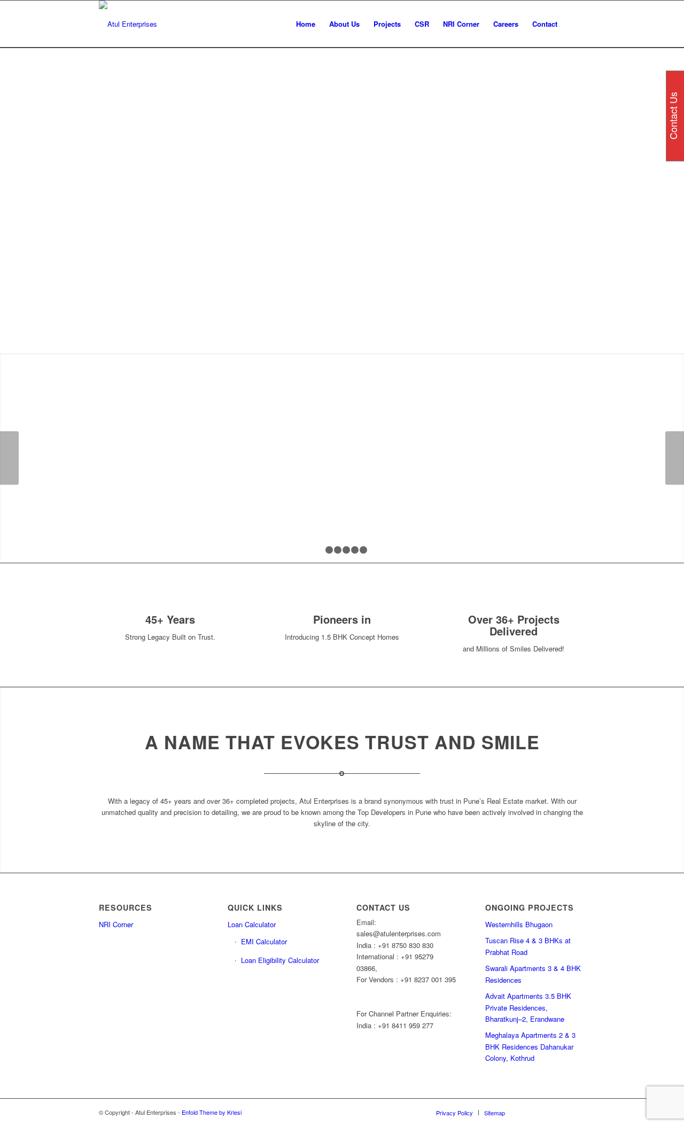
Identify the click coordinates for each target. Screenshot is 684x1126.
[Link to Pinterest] (561, 1112)
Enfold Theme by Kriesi (212, 1112)
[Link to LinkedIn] (545, 1112)
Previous (9, 458)
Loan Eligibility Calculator (280, 960)
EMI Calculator (264, 941)
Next (674, 458)
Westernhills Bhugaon (519, 924)
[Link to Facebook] (529, 1112)
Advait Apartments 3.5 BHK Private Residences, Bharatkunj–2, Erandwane (528, 1007)
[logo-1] (128, 24)
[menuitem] (305, 24)
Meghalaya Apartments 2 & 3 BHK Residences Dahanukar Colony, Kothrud (530, 1046)
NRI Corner (116, 924)
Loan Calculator (252, 924)
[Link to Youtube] (577, 1112)
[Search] (574, 24)
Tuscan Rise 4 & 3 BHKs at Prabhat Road (528, 946)
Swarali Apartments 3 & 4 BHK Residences (533, 973)
